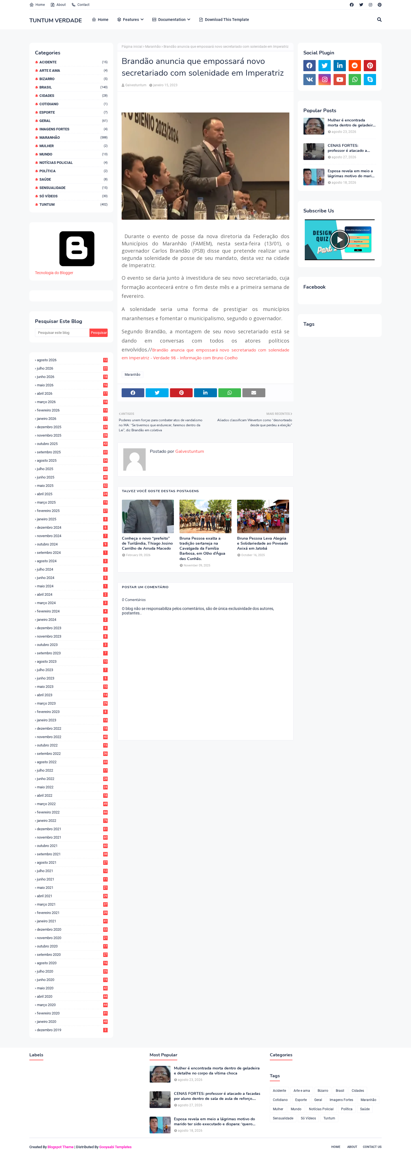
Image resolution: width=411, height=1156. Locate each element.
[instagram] (370, 4)
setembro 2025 (72, 452)
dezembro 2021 (72, 829)
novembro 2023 (71, 636)
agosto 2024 (71, 561)
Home (40, 5)
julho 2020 (72, 971)
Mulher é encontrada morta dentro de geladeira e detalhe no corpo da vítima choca (351, 123)
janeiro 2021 (72, 921)
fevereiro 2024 (71, 611)
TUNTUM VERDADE (55, 20)
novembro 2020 (72, 938)
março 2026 (72, 402)
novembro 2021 (72, 837)
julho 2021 (72, 871)
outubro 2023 (71, 645)
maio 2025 (72, 486)
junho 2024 (71, 578)
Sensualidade (73, 188)
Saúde (73, 179)
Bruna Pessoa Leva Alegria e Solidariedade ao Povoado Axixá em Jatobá (262, 543)
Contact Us (372, 1147)
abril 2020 (72, 996)
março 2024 (71, 603)
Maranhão (73, 137)
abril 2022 (72, 795)
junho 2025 (72, 477)
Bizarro (73, 79)
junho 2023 (71, 678)
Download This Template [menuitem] (227, 19)
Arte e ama (73, 70)
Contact (83, 5)
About (61, 5)
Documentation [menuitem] (172, 19)
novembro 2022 (72, 737)
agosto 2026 (72, 360)
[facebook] (351, 4)
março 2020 (72, 1005)
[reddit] (355, 65)
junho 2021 (72, 879)
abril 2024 (71, 594)
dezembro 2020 (72, 929)
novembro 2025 (72, 435)
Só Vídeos (73, 196)
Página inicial (132, 47)
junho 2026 (72, 377)
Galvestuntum (136, 85)
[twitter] (361, 4)
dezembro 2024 (71, 527)
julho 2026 (72, 368)
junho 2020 (72, 980)
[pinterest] (379, 4)
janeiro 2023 (72, 720)
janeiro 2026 (72, 419)
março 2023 (72, 703)
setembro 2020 (72, 954)
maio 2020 (72, 988)
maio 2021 (72, 887)
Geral (73, 121)
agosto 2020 (72, 963)
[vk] (309, 79)
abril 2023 (72, 695)
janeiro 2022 (72, 820)
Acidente (73, 62)
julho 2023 (71, 670)
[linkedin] (340, 65)
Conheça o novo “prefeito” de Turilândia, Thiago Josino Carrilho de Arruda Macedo (147, 543)
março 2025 (72, 502)
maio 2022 (72, 787)
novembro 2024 (71, 536)
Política (73, 171)
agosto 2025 (72, 460)
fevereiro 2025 (72, 511)
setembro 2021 (72, 854)
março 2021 (72, 904)
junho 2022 (72, 779)
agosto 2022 (72, 762)
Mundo (73, 154)
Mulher (73, 146)
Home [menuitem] (103, 19)
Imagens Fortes (73, 129)
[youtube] (340, 79)
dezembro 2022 (72, 728)
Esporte (73, 112)
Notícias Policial (73, 163)
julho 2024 (71, 569)
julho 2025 (72, 469)
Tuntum (73, 204)
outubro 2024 (71, 544)
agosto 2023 (72, 661)
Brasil (73, 87)
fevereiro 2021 (72, 913)
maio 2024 (71, 586)
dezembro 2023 (71, 628)
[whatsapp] (355, 79)
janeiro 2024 (71, 620)
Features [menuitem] (131, 19)
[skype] (370, 79)
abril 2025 (72, 494)
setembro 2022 (72, 753)
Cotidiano (73, 104)
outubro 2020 (72, 946)
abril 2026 (72, 393)
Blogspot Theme (61, 1147)
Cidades (73, 96)
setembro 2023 (71, 653)
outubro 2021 (72, 846)
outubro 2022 (72, 745)
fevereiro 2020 (72, 1013)
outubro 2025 (72, 444)
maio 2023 (72, 686)
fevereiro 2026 (72, 410)
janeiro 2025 (71, 519)
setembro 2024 (71, 553)
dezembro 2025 (72, 427)
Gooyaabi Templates (115, 1147)
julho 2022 (72, 770)
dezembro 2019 (71, 1030)
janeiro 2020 (72, 1021)
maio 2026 (72, 385)
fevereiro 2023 (71, 712)
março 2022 (72, 804)
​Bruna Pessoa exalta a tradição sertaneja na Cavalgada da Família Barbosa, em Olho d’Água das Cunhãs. (202, 548)
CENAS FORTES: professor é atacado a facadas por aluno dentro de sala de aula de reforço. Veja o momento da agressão (352, 148)
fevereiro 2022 (72, 812)
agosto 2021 (72, 862)
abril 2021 (72, 896)
